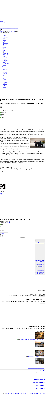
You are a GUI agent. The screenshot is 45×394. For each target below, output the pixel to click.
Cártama (4, 36)
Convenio (1, 193)
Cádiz (3, 48)
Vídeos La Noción (2, 31)
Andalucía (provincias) (5, 53)
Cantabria (4, 56)
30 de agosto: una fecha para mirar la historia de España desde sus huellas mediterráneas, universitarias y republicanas (39, 243)
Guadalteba (4, 39)
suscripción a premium (8, 222)
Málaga (4, 51)
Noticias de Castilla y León (40, 388)
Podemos (4, 75)
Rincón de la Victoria (5, 43)
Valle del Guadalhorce (5, 46)
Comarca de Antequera (5, 37)
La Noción (1, 28)
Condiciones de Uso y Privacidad (27, 393)
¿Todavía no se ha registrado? (3, 231)
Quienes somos (12, 393)
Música (1, 195)
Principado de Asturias (5, 54)
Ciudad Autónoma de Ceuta (6, 63)
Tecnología (4, 83)
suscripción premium (10, 220)
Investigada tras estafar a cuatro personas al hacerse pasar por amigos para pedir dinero (39, 272)
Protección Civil (5, 69)
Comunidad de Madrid (5, 60)
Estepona (4, 38)
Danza (1, 194)
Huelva (4, 50)
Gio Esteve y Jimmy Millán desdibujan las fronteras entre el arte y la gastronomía (39, 268)
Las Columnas (4, 86)
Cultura (4, 68)
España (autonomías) (5, 64)
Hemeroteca (16, 31)
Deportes (2, 66)
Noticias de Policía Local (40, 385)
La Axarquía (4, 40)
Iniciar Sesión (1, 21)
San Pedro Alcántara (6, 31)
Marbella (4, 41)
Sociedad (3, 79)
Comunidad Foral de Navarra (6, 61)
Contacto (20, 393)
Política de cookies (33, 393)
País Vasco (4, 62)
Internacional (4, 65)
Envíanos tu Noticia (17, 393)
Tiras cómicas (4, 87)
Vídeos (11, 31)
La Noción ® (1, 393)
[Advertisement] (20, 5)
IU (3, 76)
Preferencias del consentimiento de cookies (40, 393)
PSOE (3, 78)
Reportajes (4, 85)
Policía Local (4, 70)
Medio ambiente (5, 82)
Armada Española (5, 72)
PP (3, 77)
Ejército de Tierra (5, 73)
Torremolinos (4, 45)
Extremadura (4, 59)
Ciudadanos (4, 74)
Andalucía (3, 47)
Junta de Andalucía (16, 142)
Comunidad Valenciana (5, 58)
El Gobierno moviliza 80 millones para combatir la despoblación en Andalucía (40, 273)
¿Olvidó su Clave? (2, 233)
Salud (3, 80)
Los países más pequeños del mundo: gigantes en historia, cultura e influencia (40, 264)
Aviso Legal (22, 393)
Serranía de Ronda (5, 44)
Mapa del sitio (9, 393)
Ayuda (6, 393)
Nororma (4, 42)
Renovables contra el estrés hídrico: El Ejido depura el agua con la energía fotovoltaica (39, 270)
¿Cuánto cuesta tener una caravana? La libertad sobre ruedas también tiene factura (39, 262)
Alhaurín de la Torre (5, 35)
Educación (4, 81)
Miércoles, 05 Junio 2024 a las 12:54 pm (4, 108)
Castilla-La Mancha (5, 57)
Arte (3, 67)
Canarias (4, 55)
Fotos (9, 31)
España (2, 52)
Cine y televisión (5, 84)
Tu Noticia (13, 31)
